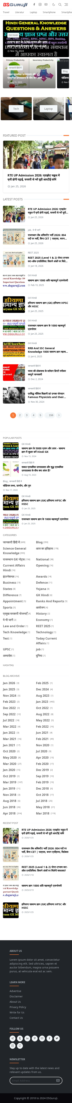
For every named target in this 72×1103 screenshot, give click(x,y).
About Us (15, 1001)
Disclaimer (16, 996)
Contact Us (16, 1017)
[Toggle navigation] (66, 4)
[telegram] (13, 1038)
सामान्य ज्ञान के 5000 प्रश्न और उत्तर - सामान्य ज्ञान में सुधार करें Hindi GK (28, 44)
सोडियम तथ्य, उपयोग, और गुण (17, 485)
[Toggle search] (60, 4)
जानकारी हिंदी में (15, 67)
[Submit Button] (58, 1080)
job (29, 230)
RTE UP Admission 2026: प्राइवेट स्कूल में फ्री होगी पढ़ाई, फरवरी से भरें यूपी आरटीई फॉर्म (34, 177)
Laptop (33, 12)
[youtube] (46, 4)
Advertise (15, 991)
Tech (16, 108)
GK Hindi (13, 35)
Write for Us (17, 1012)
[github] (20, 1046)
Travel (6, 12)
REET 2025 (33, 252)
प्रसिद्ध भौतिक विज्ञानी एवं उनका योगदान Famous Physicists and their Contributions (46, 397)
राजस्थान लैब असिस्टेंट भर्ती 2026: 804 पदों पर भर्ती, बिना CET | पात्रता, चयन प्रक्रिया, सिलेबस (47, 238)
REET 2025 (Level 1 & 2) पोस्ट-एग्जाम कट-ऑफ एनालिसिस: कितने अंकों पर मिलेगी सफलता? (48, 261)
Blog (65, 71)
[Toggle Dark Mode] (54, 4)
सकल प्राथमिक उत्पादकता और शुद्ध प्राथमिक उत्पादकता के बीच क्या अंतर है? (24, 77)
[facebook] (34, 4)
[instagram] (40, 4)
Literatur (19, 12)
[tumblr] (20, 1038)
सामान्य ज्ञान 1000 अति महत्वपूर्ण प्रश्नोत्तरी (48, 280)
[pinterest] (35, 1038)
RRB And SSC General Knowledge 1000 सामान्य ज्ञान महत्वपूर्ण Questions (48, 351)
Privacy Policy (18, 1007)
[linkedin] (27, 1038)
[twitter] (57, 1038)
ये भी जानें (36, 230)
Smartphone (49, 12)
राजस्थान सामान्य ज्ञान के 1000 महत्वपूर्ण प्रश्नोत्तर (45, 519)
